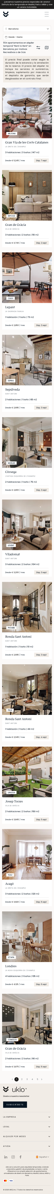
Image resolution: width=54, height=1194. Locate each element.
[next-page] (42, 1079)
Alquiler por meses (14, 1136)
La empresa (9, 1117)
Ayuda (6, 1146)
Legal (6, 1126)
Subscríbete (15, 1104)
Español (43, 1157)
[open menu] (46, 14)
